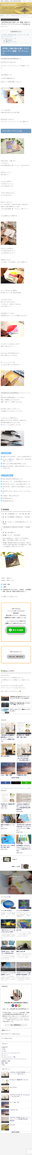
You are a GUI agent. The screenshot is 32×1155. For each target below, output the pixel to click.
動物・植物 (4, 1063)
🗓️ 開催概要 (7, 40)
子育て (3, 1065)
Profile (7, 1)
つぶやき (3, 1051)
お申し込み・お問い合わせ (16, 656)
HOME (2, 1)
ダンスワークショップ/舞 (8, 1057)
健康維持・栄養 (5, 1061)
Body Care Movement (15, 1)
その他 (3, 1049)
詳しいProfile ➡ (16, 1025)
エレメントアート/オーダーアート (10, 1053)
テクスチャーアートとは (9, 38)
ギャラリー (4, 1055)
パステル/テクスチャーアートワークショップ (10, 19)
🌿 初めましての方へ (10, 41)
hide (19, 31)
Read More (15, 777)
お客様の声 (4, 1047)
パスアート (25, 1)
